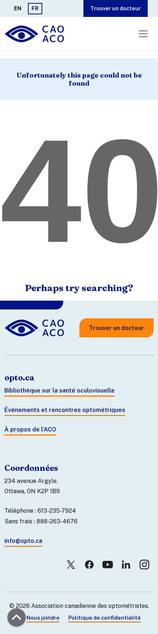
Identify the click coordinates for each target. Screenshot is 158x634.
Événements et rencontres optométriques (64, 409)
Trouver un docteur (115, 8)
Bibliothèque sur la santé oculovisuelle (59, 390)
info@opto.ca (23, 540)
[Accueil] (35, 34)
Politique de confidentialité (104, 618)
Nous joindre (43, 618)
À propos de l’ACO (30, 429)
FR (35, 8)
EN (17, 8)
